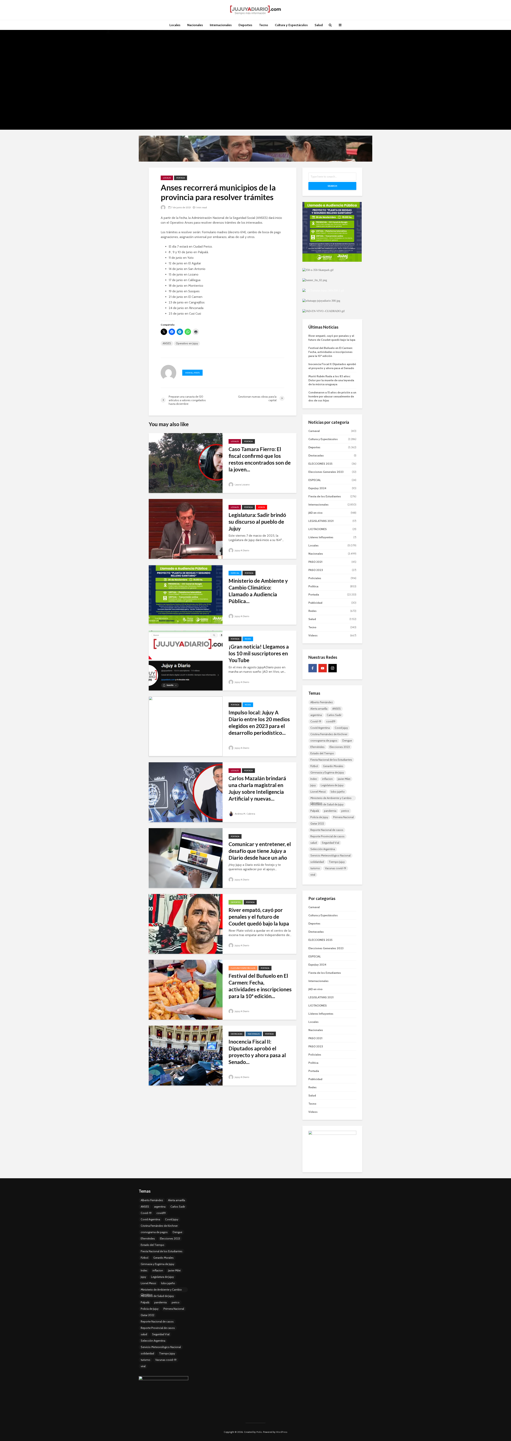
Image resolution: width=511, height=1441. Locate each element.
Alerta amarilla (318, 708)
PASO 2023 (315, 570)
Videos (261, 507)
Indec (313, 779)
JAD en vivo (315, 513)
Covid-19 (315, 721)
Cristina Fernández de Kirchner (328, 734)
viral (312, 874)
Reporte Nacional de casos (326, 830)
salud (313, 842)
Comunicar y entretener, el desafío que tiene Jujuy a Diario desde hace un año (260, 851)
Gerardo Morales (333, 766)
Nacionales (195, 25)
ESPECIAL (235, 573)
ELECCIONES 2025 (320, 463)
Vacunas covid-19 (335, 868)
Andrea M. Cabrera (244, 813)
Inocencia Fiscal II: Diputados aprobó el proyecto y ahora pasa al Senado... (257, 1051)
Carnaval (314, 431)
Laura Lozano (242, 484)
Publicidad (315, 602)
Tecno (263, 25)
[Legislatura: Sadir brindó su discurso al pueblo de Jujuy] (186, 528)
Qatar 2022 (317, 823)
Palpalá (314, 811)
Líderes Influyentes (320, 537)
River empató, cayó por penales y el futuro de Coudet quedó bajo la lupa (259, 917)
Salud (319, 25)
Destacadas (236, 1034)
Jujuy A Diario (241, 550)
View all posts (192, 372)
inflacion (327, 779)
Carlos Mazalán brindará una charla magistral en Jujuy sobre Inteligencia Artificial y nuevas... (257, 788)
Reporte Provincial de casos (327, 836)
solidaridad (317, 862)
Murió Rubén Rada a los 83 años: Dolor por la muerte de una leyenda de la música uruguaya (331, 380)
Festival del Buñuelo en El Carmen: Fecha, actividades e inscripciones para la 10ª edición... (260, 986)
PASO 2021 (315, 562)
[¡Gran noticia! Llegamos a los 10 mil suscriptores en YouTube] (186, 660)
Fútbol (314, 766)
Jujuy (313, 785)
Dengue (347, 740)
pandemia (330, 811)
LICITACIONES (317, 529)
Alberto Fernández (321, 702)
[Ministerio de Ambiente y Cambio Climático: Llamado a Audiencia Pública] (186, 594)
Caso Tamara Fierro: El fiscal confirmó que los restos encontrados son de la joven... (260, 459)
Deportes (245, 25)
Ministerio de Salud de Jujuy (327, 804)
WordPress (281, 1431)
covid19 (330, 721)
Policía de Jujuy (319, 817)
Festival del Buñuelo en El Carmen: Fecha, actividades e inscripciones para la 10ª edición (330, 352)
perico (345, 811)
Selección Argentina (322, 849)
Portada (180, 178)
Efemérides (317, 747)
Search (332, 185)
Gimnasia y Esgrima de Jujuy (327, 772)
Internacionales (221, 25)
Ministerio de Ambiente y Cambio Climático (331, 798)
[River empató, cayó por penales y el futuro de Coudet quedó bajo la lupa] (186, 923)
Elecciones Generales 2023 (326, 472)
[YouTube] (322, 668)
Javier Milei (344, 779)
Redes (248, 639)
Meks (259, 1431)
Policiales (314, 578)
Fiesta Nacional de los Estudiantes (331, 759)
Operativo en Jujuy (187, 343)
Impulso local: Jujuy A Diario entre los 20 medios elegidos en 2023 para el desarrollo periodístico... (259, 722)
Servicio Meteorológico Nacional (330, 855)
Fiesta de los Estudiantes (324, 496)
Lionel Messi (318, 791)
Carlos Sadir (334, 715)
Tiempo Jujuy (337, 862)
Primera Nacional (343, 817)
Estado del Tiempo (322, 753)
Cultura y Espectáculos (291, 25)
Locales (174, 25)
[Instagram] (332, 668)
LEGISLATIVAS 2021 (321, 521)
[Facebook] (312, 668)
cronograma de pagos (323, 740)
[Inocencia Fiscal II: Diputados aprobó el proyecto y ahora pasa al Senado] (186, 1055)
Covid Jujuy (341, 728)
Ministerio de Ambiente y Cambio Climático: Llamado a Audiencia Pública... (258, 591)
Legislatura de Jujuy (332, 785)
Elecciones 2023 (340, 747)
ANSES (167, 343)
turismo (315, 868)
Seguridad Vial (330, 842)
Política (313, 586)
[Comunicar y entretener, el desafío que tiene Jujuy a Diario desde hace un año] (186, 858)
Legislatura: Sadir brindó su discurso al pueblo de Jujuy (257, 522)
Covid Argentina (320, 728)
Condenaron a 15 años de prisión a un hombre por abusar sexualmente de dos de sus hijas (332, 396)
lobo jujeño (338, 791)
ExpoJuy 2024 (317, 488)
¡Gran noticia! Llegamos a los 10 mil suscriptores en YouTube (259, 653)
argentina (316, 715)
